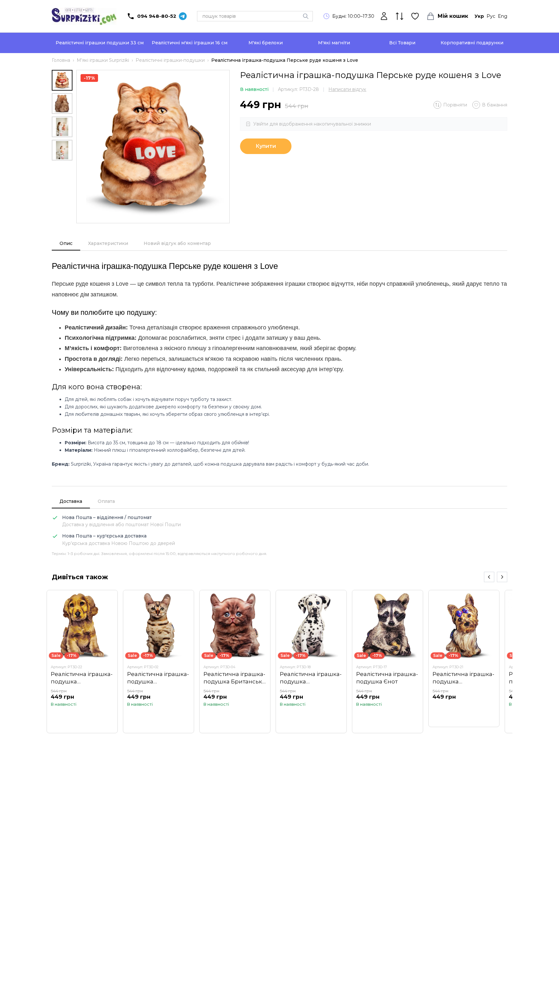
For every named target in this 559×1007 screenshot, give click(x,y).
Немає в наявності (464, 709)
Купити (266, 146)
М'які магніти (334, 43)
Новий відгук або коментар (177, 243)
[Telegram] (183, 16)
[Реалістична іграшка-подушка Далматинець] (311, 661)
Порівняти (455, 105)
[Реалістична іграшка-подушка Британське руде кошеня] (235, 661)
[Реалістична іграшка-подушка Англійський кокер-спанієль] (82, 661)
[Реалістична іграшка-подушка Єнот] (387, 661)
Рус (491, 16)
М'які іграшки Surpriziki (103, 60)
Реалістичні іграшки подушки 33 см (100, 43)
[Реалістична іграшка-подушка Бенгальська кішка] (158, 661)
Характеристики (108, 243)
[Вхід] (384, 16)
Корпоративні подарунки (472, 43)
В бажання (494, 105)
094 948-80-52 (156, 16)
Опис (66, 243)
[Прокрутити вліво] (489, 577)
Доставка (71, 501)
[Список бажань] (415, 16)
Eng (502, 16)
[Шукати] (305, 16)
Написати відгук (347, 89)
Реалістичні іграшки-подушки (170, 60)
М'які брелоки (265, 43)
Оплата (106, 501)
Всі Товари (402, 43)
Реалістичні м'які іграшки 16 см (189, 43)
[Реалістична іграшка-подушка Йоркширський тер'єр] (464, 658)
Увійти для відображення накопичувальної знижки (312, 124)
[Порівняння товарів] (399, 16)
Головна (61, 60)
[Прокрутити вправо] (502, 577)
